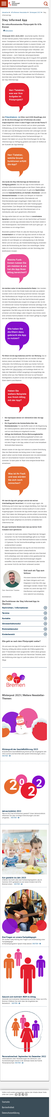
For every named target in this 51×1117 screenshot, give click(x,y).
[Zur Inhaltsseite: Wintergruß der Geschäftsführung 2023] (24, 723)
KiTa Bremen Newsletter (19, 12)
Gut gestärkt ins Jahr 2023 (14, 877)
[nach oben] (45, 1113)
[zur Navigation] (4, 3)
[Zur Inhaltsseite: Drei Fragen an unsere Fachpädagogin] (24, 911)
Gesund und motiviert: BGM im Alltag (19, 996)
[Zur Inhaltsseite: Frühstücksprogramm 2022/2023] (24, 852)
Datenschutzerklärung (10, 1112)
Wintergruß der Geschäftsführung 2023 (20, 749)
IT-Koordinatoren (11, 117)
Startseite (6, 1101)
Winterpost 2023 (35, 12)
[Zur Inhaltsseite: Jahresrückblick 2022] (24, 785)
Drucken (9, 31)
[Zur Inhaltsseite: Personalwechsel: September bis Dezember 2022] (24, 1030)
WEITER (5, 756)
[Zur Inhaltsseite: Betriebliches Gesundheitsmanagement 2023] (24, 971)
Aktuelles (5, 12)
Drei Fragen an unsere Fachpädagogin (19, 937)
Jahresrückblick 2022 (11, 811)
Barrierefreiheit (8, 1107)
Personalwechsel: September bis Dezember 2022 (24, 1056)
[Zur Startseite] (29, 3)
